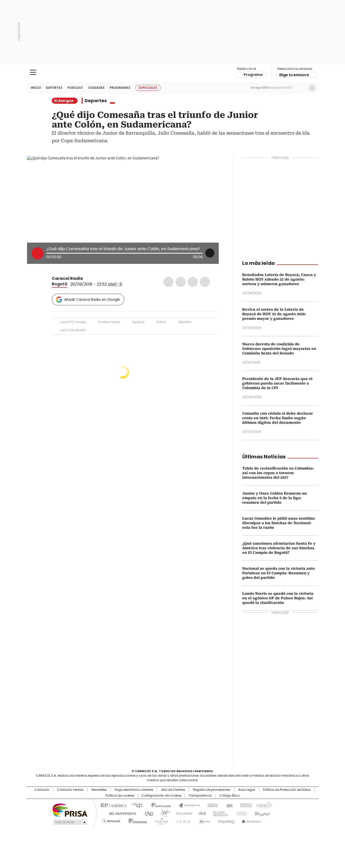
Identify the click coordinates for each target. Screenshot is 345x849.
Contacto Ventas (70, 790)
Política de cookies (120, 796)
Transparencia (200, 796)
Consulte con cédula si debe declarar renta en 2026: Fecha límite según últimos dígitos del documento (277, 417)
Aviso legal (246, 790)
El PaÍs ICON (182, 820)
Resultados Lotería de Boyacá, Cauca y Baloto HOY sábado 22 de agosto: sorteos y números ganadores (279, 279)
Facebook (168, 282)
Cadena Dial (201, 813)
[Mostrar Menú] (33, 72)
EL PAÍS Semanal (219, 813)
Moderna (137, 820)
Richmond (111, 820)
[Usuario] (312, 87)
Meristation (250, 820)
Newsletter (301, 87)
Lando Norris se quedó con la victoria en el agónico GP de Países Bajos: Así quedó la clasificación (277, 598)
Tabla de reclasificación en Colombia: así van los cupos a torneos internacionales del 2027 (278, 472)
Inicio (36, 88)
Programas (120, 88)
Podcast (75, 88)
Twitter (181, 282)
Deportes (54, 88)
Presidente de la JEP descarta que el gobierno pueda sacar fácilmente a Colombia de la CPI (277, 383)
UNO (147, 813)
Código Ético (229, 796)
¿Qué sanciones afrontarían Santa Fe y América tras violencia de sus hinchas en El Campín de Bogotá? (278, 548)
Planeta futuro (240, 813)
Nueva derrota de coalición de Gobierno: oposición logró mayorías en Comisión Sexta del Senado (279, 348)
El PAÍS (113, 805)
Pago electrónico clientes (134, 790)
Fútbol (161, 322)
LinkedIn (193, 282)
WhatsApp (205, 282)
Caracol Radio (173, 72)
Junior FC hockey (73, 322)
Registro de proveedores (211, 790)
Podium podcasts (160, 820)
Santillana (158, 805)
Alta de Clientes (173, 790)
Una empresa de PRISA (70, 810)
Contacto (41, 790)
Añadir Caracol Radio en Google (92, 299)
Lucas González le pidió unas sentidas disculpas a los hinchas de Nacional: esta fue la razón (278, 522)
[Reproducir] (38, 253)
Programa (253, 74)
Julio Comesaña (73, 330)
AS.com (228, 805)
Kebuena (262, 813)
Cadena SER (211, 805)
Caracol (264, 805)
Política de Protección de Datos (287, 790)
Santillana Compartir (187, 805)
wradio (162, 813)
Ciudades (96, 88)
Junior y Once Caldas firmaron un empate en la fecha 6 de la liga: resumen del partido (274, 497)
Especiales (148, 88)
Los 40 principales (135, 805)
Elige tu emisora (294, 74)
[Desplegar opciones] (209, 253)
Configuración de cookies (161, 796)
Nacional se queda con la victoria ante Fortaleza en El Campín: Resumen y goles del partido (278, 573)
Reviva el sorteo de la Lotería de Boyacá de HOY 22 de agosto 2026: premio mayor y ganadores (274, 314)
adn (245, 805)
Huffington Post (120, 813)
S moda (203, 820)
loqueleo (226, 820)
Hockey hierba (109, 322)
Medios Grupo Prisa (70, 822)
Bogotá (59, 284)
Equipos (138, 322)
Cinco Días (182, 813)
